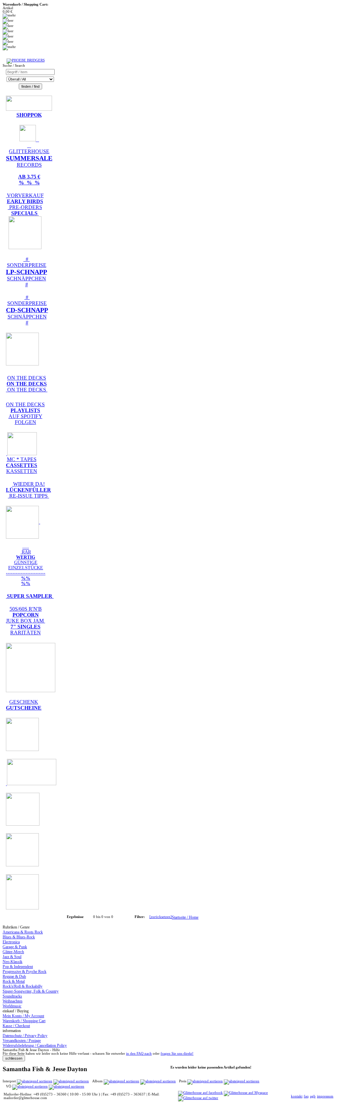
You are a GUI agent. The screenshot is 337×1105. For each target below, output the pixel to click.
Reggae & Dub (14, 976)
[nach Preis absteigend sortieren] (241, 1081)
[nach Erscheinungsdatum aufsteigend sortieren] (30, 1086)
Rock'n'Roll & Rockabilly (22, 986)
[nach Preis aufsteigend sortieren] (205, 1081)
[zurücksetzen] (160, 917)
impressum (325, 1096)
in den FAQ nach (139, 1053)
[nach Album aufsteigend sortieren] (121, 1081)
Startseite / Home (185, 917)
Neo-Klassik (12, 961)
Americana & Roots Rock (23, 932)
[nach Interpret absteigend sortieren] (71, 1081)
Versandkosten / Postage (22, 1040)
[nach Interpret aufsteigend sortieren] (34, 1081)
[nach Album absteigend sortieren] (158, 1081)
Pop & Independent (18, 966)
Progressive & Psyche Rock (24, 971)
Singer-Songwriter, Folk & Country (31, 991)
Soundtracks (12, 996)
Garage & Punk (15, 947)
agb (313, 1096)
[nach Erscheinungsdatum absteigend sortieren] (66, 1086)
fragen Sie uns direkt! (177, 1053)
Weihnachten (12, 1001)
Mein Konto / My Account (23, 1016)
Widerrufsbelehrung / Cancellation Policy (35, 1045)
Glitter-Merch (13, 952)
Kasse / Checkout (16, 1025)
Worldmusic (12, 1006)
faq (306, 1096)
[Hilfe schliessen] (14, 1058)
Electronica (11, 942)
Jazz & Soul (12, 956)
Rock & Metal (14, 981)
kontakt (296, 1096)
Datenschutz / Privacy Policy (25, 1035)
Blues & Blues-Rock (19, 937)
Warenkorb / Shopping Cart (24, 1021)
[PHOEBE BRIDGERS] (26, 60)
